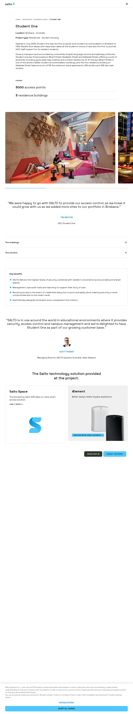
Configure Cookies (66, 702)
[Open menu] (126, 4)
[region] (66, 698)
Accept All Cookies (66, 709)
